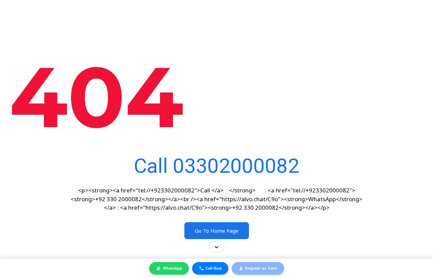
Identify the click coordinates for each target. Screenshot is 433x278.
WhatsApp (172, 268)
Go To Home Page (216, 230)
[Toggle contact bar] (216, 247)
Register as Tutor (261, 268)
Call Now (214, 268)
